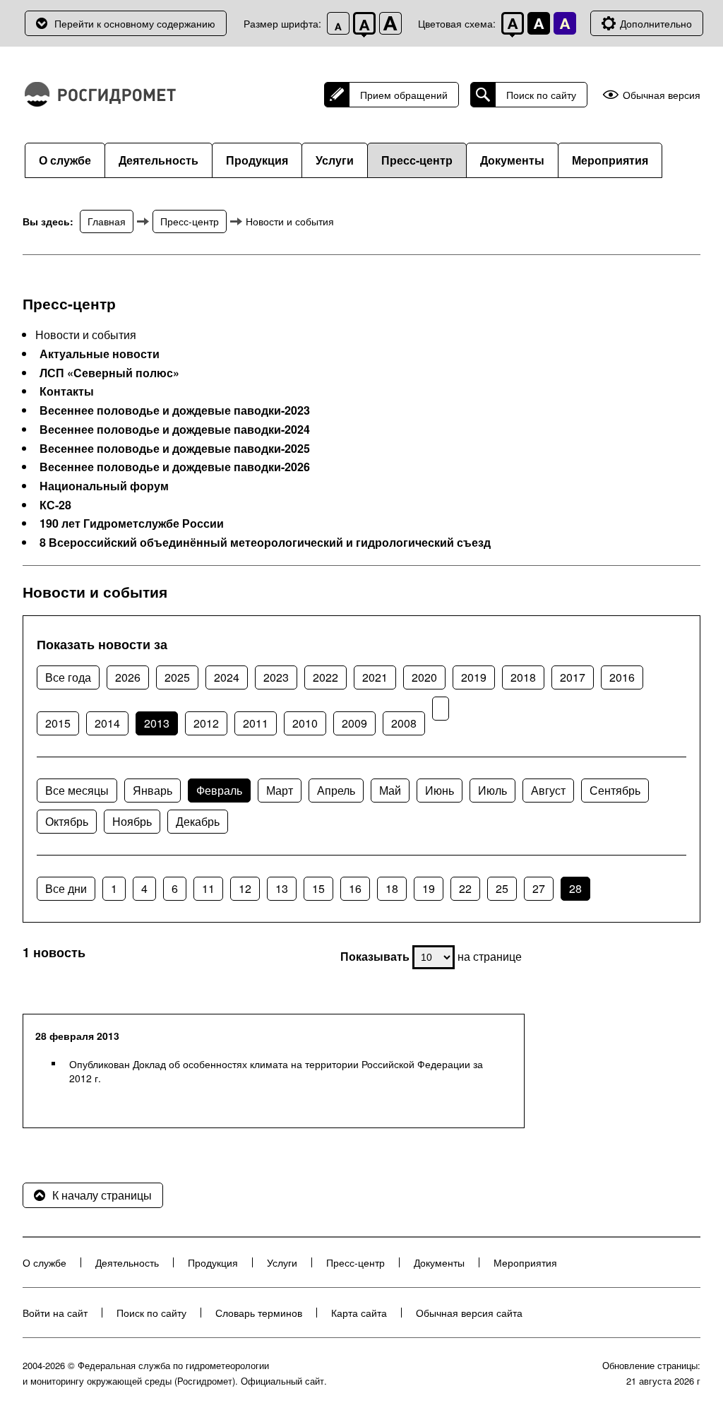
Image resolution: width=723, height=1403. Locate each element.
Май (390, 790)
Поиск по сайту (541, 95)
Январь (152, 790)
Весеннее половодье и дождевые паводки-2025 (175, 448)
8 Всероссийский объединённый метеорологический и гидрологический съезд (265, 542)
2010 (305, 723)
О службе (65, 160)
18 (392, 888)
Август (548, 790)
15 (318, 888)
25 (502, 888)
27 (538, 888)
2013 (156, 723)
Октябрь (66, 821)
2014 (107, 723)
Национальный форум (104, 486)
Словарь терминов (258, 1313)
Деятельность (158, 160)
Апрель (336, 790)
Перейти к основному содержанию (134, 23)
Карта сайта (359, 1313)
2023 (276, 677)
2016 (622, 677)
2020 (424, 677)
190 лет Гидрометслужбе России (132, 523)
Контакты (67, 391)
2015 (58, 723)
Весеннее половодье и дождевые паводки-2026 (175, 467)
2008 (404, 723)
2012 (206, 723)
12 (245, 888)
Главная (107, 221)
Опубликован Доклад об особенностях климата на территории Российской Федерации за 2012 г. (276, 1071)
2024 (226, 677)
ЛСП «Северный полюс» (109, 373)
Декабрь (198, 821)
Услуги (335, 160)
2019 (473, 677)
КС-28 (55, 505)
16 (355, 888)
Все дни (66, 888)
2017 (572, 677)
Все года (68, 677)
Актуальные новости (100, 354)
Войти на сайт (55, 1313)
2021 (375, 677)
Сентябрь (615, 790)
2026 (128, 677)
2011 (255, 723)
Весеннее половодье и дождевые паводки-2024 (175, 429)
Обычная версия (661, 95)
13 (281, 888)
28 (575, 888)
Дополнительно (656, 23)
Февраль (219, 790)
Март (279, 790)
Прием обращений (404, 95)
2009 (354, 723)
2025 (177, 677)
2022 (325, 677)
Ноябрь (132, 821)
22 (465, 888)
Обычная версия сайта (469, 1313)
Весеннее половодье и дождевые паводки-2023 (175, 410)
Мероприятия (610, 160)
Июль (492, 790)
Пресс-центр (417, 160)
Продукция (257, 160)
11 (208, 888)
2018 (523, 677)
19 (428, 888)
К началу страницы (102, 1195)
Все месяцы (77, 790)
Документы (512, 160)
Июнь (439, 790)
